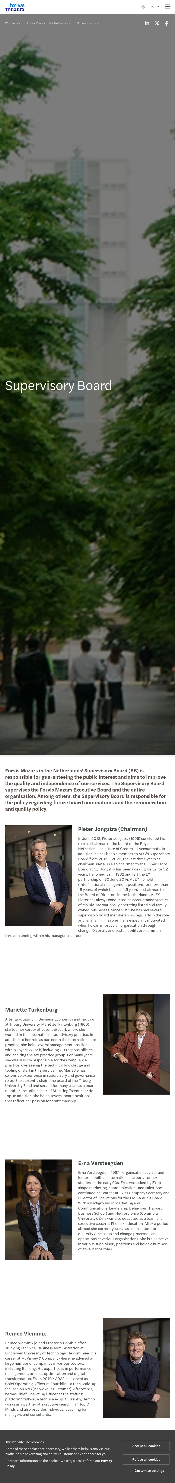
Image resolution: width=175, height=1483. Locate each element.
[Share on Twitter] (157, 23)
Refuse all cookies (146, 1459)
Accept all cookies (146, 1445)
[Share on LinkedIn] (147, 23)
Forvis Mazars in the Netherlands (48, 23)
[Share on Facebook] (166, 23)
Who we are (12, 23)
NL (153, 6)
